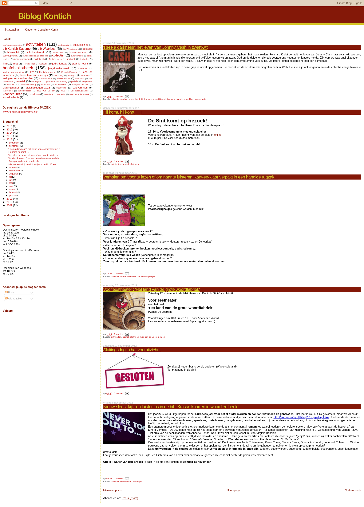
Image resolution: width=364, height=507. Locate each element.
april (11, 186)
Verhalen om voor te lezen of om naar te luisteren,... (34, 155)
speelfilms (188, 99)
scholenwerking (28, 84)
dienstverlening (21, 59)
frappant (43, 63)
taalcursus (8, 91)
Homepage (233, 490)
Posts (11, 292)
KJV (31, 72)
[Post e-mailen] (126, 96)
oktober (13, 167)
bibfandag (87, 49)
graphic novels (127, 99)
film (5, 63)
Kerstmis (82, 68)
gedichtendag (59, 63)
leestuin (84, 75)
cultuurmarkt (77, 56)
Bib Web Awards (71, 49)
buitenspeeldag (10, 55)
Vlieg (62, 90)
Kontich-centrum (47, 72)
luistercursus (63, 78)
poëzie (74, 81)
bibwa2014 (58, 52)
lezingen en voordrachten (152, 337)
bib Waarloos (46, 48)
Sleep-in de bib (80, 84)
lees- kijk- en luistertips (164, 99)
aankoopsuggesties (12, 45)
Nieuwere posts (112, 490)
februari (13, 192)
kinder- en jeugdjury (13, 72)
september (15, 170)
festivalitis (84, 59)
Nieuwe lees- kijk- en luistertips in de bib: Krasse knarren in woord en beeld (170, 406)
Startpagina (12, 29)
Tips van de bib (46, 90)
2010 (10, 202)
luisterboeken (45, 78)
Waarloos (48, 94)
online (217, 134)
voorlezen (34, 94)
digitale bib (39, 59)
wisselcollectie (11, 97)
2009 (10, 205)
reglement (87, 81)
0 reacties (118, 96)
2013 (10, 136)
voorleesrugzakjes (146, 276)
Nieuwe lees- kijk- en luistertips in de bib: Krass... (33, 164)
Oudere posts (353, 490)
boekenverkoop (78, 52)
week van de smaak (79, 94)
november (14, 146)
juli (10, 177)
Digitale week (55, 59)
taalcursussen (24, 91)
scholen (11, 84)
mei (11, 183)
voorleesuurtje (12, 94)
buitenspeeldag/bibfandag (35, 56)
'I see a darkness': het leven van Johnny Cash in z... (35, 149)
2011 (10, 198)
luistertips (79, 78)
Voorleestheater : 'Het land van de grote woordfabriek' (151, 289)
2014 (10, 132)
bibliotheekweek (35, 52)
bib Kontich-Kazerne (17, 48)
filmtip (15, 63)
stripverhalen (201, 99)
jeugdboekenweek (59, 68)
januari (12, 195)
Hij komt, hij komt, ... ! (122, 112)
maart (12, 189)
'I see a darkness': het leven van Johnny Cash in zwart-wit (155, 47)
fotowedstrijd (29, 64)
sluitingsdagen (11, 87)
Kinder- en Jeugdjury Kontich (42, 29)
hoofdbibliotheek (143, 99)
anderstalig (63, 45)
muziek (179, 99)
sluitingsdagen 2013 (38, 87)
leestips (72, 75)
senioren (45, 84)
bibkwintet (13, 52)
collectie (115, 99)
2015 (10, 129)
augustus (14, 173)
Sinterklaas (60, 84)
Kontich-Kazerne (69, 72)
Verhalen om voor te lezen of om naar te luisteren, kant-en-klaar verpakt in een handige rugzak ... (190, 176)
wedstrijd (61, 94)
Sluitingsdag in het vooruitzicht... (132, 349)
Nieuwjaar (36, 81)
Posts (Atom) (130, 498)
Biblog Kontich (44, 16)
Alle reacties (15, 298)
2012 (10, 139)
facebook (70, 59)
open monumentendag (56, 81)
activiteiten (116, 164)
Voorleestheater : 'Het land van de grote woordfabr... (34, 158)
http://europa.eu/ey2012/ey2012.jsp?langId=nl (301, 417)
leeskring (59, 75)
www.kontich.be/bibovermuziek (20, 111)
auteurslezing (80, 44)
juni (11, 180)
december (14, 142)
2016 (10, 126)
